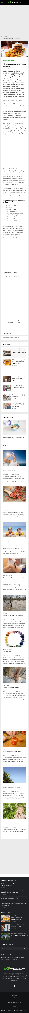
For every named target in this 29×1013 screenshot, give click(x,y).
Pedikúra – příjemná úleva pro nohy (11, 687)
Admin (14, 1006)
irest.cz (10, 959)
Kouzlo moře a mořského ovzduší (11, 542)
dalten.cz (15, 959)
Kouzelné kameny (7, 651)
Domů (2, 36)
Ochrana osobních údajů (14, 1002)
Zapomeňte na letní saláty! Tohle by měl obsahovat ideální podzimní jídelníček (19, 917)
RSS (14, 1004)
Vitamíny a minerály (10, 36)
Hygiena (5, 613)
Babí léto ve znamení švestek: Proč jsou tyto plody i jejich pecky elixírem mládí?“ (19, 935)
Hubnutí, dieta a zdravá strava (11, 337)
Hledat (25, 948)
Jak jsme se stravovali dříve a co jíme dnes (10, 38)
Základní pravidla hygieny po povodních (13, 615)
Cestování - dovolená (9, 539)
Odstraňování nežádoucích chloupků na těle (14, 578)
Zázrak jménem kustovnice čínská (11, 506)
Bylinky (5, 504)
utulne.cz (9, 957)
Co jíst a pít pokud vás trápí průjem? (9, 898)
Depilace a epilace (7, 575)
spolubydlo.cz (22, 957)
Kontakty (14, 998)
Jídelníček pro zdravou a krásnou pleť (12, 751)
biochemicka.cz (15, 957)
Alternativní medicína (8, 649)
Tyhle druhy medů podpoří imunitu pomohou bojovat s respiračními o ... (18, 361)
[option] (14, 430)
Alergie (5, 821)
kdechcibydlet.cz (5, 959)
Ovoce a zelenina (8, 279)
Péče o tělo (6, 685)
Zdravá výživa (17, 276)
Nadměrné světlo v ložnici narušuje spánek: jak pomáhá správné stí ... (19, 352)
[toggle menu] (2, 2)
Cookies (14, 1000)
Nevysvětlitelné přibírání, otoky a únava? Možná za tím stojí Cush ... (19, 387)
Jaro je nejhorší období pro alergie (11, 823)
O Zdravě (14, 995)
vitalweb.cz (3, 957)
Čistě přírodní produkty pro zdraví (11, 787)
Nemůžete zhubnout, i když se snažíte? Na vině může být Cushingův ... (19, 405)
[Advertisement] (14, 19)
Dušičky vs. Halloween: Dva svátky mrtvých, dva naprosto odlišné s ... (19, 378)
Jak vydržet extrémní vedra (9, 470)
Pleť (4, 749)
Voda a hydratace (8, 468)
